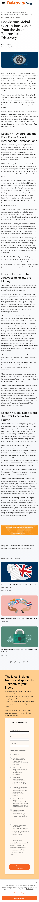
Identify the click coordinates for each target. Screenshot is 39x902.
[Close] (37, 883)
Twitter (3, 91)
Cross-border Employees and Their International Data (19, 618)
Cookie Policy (30, 889)
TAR (10, 343)
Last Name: (13, 743)
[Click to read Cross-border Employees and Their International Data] (19, 605)
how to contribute (24, 713)
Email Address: (15, 730)
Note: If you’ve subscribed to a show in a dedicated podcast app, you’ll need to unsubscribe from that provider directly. (20, 829)
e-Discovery (15, 17)
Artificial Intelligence (11, 12)
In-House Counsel (21, 15)
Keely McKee (6, 45)
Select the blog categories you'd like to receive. (18, 751)
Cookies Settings (19, 893)
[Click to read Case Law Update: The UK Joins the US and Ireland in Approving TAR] (19, 572)
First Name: (13, 737)
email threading (31, 326)
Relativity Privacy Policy (16, 853)
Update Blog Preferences (19, 867)
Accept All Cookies (19, 898)
